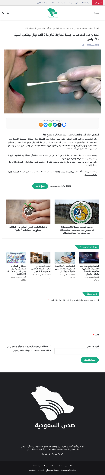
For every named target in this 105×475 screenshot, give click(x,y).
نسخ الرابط (40, 186)
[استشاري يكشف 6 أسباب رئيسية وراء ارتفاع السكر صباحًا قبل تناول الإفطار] (16, 257)
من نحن (32, 470)
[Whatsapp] (50, 125)
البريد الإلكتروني (92, 346)
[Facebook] (64, 125)
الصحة (85, 28)
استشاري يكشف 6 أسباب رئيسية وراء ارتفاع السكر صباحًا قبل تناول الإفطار (16, 270)
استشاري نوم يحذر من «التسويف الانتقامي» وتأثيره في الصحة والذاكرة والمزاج (89, 270)
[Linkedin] (55, 125)
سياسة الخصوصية (68, 470)
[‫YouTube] (55, 454)
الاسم (96, 335)
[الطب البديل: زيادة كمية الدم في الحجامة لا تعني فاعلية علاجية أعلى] (65, 257)
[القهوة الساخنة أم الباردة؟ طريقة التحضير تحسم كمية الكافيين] (40, 257)
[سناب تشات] (49, 454)
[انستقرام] (52, 454)
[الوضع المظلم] (8, 14)
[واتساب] (42, 454)
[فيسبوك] (62, 454)
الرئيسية (93, 28)
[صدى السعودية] (52, 13)
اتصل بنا (41, 470)
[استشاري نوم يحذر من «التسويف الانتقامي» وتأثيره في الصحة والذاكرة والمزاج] (89, 257)
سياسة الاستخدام (52, 470)
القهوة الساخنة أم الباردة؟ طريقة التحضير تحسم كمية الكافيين (40, 268)
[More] (41, 125)
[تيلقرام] (46, 454)
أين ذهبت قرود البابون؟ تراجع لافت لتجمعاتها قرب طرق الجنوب (66, 3)
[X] (59, 125)
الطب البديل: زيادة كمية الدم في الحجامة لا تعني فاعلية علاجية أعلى (65, 268)
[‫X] (59, 454)
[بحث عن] (3, 14)
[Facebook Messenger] (45, 125)
